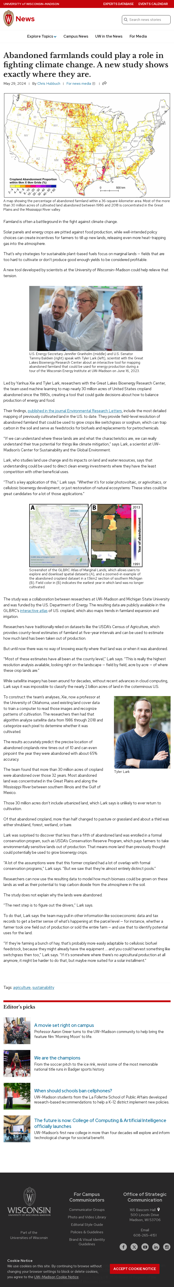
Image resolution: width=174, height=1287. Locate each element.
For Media (138, 36)
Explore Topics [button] (40, 36)
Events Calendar (153, 4)
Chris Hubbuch (48, 83)
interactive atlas (34, 610)
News (25, 19)
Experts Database (118, 4)
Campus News (75, 36)
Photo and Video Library (87, 1217)
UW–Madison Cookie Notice (56, 1277)
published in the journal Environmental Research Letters (75, 410)
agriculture (22, 987)
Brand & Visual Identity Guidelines (87, 1241)
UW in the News (109, 36)
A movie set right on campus (64, 1025)
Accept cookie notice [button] (135, 1269)
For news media (79, 83)
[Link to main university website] (29, 1202)
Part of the (29, 1235)
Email (145, 1230)
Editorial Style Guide (87, 1224)
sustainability (43, 987)
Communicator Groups (87, 1209)
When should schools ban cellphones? (73, 1091)
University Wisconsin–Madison (31, 4)
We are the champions (57, 1058)
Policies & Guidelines (86, 1232)
